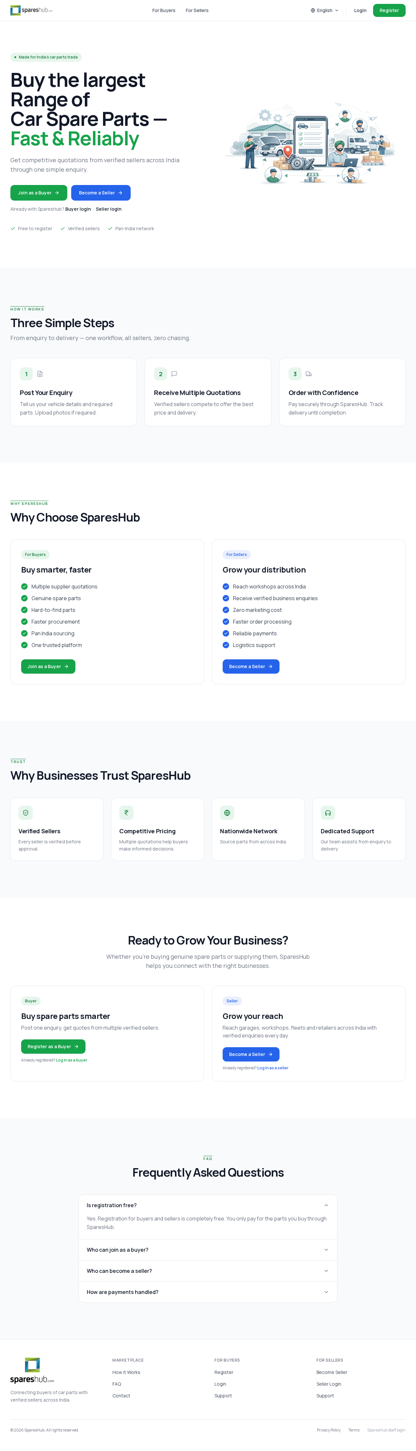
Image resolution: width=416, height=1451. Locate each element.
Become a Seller (97, 193)
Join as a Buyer (35, 193)
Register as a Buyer (49, 1046)
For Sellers (197, 10)
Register (389, 10)
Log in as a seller (273, 1068)
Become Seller (332, 1372)
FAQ (116, 1384)
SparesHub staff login (386, 1430)
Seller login (109, 209)
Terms (353, 1430)
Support (223, 1395)
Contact (121, 1395)
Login (360, 10)
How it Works (126, 1372)
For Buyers (164, 10)
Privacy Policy (329, 1430)
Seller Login (329, 1384)
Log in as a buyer (71, 1060)
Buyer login (78, 209)
